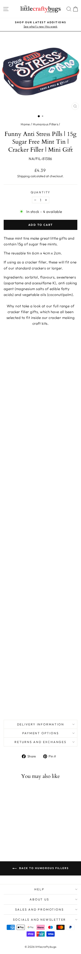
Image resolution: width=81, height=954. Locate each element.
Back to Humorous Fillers (43, 868)
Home (25, 124)
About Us (39, 899)
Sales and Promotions (39, 909)
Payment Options (40, 733)
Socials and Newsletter (39, 920)
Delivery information (40, 724)
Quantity (40, 192)
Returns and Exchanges (40, 742)
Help (39, 889)
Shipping (23, 176)
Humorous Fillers (45, 124)
